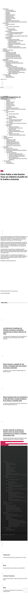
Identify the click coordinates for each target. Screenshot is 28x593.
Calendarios (6, 51)
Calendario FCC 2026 (11, 52)
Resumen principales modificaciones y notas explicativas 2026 (17, 70)
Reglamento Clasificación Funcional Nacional (16, 132)
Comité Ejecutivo (10, 10)
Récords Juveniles (12, 30)
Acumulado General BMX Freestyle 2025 (17, 35)
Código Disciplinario (10, 14)
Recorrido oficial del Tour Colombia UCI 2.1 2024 (14, 557)
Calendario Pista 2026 (11, 53)
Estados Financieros (10, 18)
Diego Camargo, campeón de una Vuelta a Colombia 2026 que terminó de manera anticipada (14, 366)
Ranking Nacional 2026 (13, 26)
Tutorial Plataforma (10, 77)
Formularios (8, 19)
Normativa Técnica (10, 17)
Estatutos (8, 13)
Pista (7, 27)
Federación (5, 8)
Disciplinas (5, 23)
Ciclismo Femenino (10, 24)
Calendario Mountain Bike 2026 (13, 55)
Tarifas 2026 (8, 75)
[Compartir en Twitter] (15, 232)
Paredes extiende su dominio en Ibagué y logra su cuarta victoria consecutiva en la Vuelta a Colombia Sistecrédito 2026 (14, 432)
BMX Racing (9, 31)
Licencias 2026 (6, 74)
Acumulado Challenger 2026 (15, 33)
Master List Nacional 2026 (14, 43)
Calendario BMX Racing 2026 (13, 54)
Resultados (5, 59)
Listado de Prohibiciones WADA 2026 (17, 68)
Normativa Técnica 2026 (14, 46)
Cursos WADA (9, 65)
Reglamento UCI (9, 16)
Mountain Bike (9, 37)
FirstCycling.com (14, 291)
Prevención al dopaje (8, 60)
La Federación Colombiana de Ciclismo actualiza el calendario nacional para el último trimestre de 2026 (14, 331)
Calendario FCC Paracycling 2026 (14, 58)
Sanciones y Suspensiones (12, 61)
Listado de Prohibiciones (11, 66)
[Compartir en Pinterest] (15, 233)
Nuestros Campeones (8, 50)
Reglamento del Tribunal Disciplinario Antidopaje (16, 150)
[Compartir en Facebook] (15, 230)
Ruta (7, 25)
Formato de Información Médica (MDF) (17, 47)
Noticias (5, 48)
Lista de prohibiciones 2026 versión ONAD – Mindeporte (16, 73)
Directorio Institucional (11, 11)
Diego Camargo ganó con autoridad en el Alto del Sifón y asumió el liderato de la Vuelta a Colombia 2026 (15, 399)
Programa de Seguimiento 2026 (15, 67)
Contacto (8, 12)
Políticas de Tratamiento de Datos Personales (16, 21)
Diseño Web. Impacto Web (8, 534)
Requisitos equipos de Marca (12, 20)
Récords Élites (11, 28)
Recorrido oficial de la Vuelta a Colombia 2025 (14, 568)
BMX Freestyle (9, 34)
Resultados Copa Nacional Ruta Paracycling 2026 (15, 41)
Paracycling (8, 38)
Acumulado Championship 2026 (15, 32)
